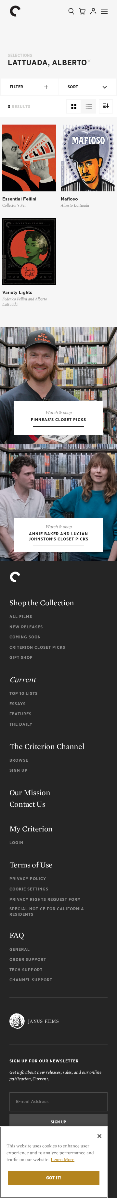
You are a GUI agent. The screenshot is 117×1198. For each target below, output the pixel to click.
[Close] (99, 1136)
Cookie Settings (28, 889)
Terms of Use (31, 865)
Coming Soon (25, 637)
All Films (20, 616)
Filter (16, 86)
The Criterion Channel (46, 746)
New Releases (26, 626)
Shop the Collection (41, 603)
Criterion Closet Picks (37, 647)
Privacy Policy (27, 878)
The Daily (20, 724)
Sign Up (18, 770)
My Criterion (31, 829)
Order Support (27, 959)
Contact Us (27, 804)
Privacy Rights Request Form (45, 899)
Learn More (62, 1159)
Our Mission (29, 792)
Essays (17, 703)
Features (20, 713)
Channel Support (30, 979)
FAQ (16, 935)
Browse (18, 760)
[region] (54, 1162)
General (19, 949)
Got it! (54, 1177)
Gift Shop (21, 657)
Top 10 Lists (23, 693)
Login (16, 842)
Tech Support (26, 969)
